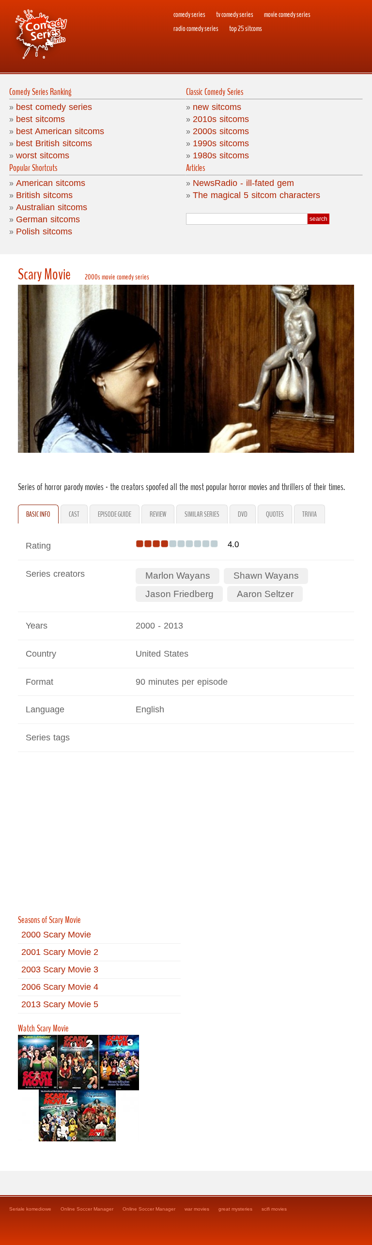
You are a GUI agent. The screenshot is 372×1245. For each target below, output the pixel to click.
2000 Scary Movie (56, 934)
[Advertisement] (186, 837)
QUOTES (275, 514)
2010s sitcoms (221, 119)
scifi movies (274, 1209)
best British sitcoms (54, 143)
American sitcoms (50, 183)
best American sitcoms (60, 131)
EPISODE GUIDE (114, 514)
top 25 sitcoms (245, 28)
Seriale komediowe (30, 1209)
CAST (74, 514)
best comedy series (54, 107)
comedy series (189, 14)
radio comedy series (195, 28)
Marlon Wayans (177, 575)
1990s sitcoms (221, 143)
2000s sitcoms (221, 131)
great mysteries (235, 1209)
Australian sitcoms (51, 207)
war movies (197, 1209)
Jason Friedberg (179, 594)
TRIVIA (309, 514)
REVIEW (158, 514)
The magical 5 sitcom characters (256, 195)
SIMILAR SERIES (202, 514)
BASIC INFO (38, 514)
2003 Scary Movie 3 (59, 969)
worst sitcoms (42, 155)
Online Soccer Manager (87, 1209)
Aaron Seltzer (265, 594)
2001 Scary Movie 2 (59, 952)
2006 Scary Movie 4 (59, 987)
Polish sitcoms (44, 231)
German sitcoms (48, 219)
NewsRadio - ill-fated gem (243, 183)
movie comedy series (287, 14)
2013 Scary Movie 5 (59, 1004)
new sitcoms (217, 107)
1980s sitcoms (221, 155)
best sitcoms (40, 119)
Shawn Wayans (266, 575)
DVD (243, 514)
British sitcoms (44, 195)
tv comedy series (234, 14)
